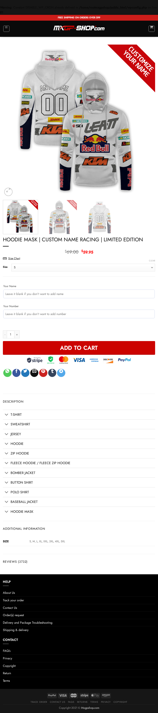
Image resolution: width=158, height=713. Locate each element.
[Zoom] (8, 192)
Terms (6, 680)
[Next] (147, 121)
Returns (82, 702)
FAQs (71, 702)
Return (7, 673)
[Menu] (6, 29)
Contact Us (10, 608)
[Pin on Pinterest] (43, 373)
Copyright (9, 666)
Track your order (13, 600)
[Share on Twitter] (25, 373)
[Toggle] (6, 415)
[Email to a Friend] (34, 373)
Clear (152, 260)
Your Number (11, 306)
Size (5, 267)
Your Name (9, 286)
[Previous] (10, 121)
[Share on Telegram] (61, 373)
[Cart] (152, 29)
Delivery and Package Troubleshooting (27, 622)
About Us (9, 593)
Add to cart (79, 348)
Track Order (39, 702)
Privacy (7, 658)
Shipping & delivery (16, 630)
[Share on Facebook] (16, 373)
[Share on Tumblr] (52, 373)
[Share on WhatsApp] (7, 373)
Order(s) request (13, 615)
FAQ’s (6, 651)
